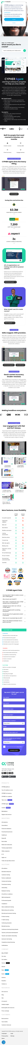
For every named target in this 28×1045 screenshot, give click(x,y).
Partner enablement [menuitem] (6, 878)
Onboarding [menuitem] (4, 887)
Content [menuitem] (6, 807)
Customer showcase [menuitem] (6, 1025)
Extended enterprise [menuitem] (6, 871)
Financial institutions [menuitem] (6, 828)
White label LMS (6, 677)
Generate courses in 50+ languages (11, 644)
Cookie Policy (7, 12)
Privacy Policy (19, 746)
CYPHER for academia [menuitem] (7, 796)
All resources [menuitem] (5, 991)
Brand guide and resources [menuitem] (8, 1007)
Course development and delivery (10, 639)
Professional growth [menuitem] (6, 900)
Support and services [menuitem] (6, 814)
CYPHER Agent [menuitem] (7, 803)
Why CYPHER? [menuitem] (5, 953)
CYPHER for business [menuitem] (7, 793)
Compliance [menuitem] (4, 903)
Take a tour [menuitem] (7, 800)
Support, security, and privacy (9, 684)
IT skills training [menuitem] (5, 919)
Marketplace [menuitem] (4, 811)
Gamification (6, 660)
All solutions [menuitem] (4, 868)
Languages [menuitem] (4, 1033)
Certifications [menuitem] (5, 945)
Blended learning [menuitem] (6, 926)
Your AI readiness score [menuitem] (7, 790)
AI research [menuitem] (4, 1001)
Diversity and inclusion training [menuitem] (9, 913)
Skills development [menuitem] (6, 897)
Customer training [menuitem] (6, 874)
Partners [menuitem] (4, 977)
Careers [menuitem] (5, 963)
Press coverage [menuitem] (5, 1010)
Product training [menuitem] (5, 916)
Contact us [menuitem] (4, 984)
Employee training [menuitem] (6, 890)
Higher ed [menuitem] (4, 857)
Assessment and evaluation (9, 656)
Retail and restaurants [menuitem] (7, 844)
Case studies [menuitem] (5, 1021)
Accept (14, 19)
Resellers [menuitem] (4, 980)
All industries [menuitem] (5, 822)
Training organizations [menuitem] (7, 847)
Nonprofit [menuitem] (4, 838)
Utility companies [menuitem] (6, 851)
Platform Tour (8, 630)
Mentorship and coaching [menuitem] (8, 910)
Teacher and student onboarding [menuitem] (9, 935)
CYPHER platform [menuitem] (6, 786)
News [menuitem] (5, 970)
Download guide (14, 194)
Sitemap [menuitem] (12, 1036)
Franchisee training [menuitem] (6, 884)
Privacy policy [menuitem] (5, 1036)
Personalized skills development (10, 652)
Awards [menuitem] (3, 966)
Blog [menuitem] (3, 994)
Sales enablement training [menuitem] (8, 906)
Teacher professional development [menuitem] (10, 932)
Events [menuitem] (5, 974)
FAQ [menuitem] (2, 998)
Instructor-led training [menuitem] (7, 939)
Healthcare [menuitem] (4, 835)
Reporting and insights (8, 673)
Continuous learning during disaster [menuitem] (10, 929)
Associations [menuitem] (5, 825)
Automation (5, 669)
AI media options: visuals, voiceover (11, 641)
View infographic (8, 323)
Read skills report (20, 365)
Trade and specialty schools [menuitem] (8, 860)
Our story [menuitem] (4, 956)
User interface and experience (9, 675)
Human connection (7, 658)
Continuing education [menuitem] (7, 923)
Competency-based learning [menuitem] (8, 942)
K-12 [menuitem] (3, 854)
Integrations (6, 671)
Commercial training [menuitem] (6, 881)
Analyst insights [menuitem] (5, 1004)
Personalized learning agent (9, 637)
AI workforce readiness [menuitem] (7, 894)
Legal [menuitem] (11, 1033)
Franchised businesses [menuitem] (7, 831)
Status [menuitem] (3, 1038)
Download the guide (9, 282)
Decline (14, 22)
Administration (6, 682)
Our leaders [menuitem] (4, 959)
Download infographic (9, 365)
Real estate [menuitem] (4, 841)
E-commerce (6, 680)
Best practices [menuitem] (5, 1018)
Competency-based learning (9, 654)
